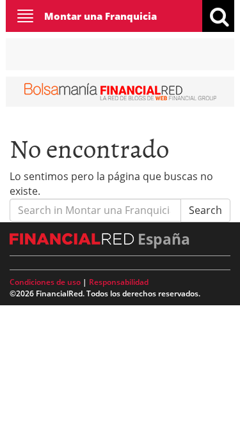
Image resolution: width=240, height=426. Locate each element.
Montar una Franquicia (100, 16)
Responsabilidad (118, 282)
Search (205, 210)
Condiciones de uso (45, 282)
